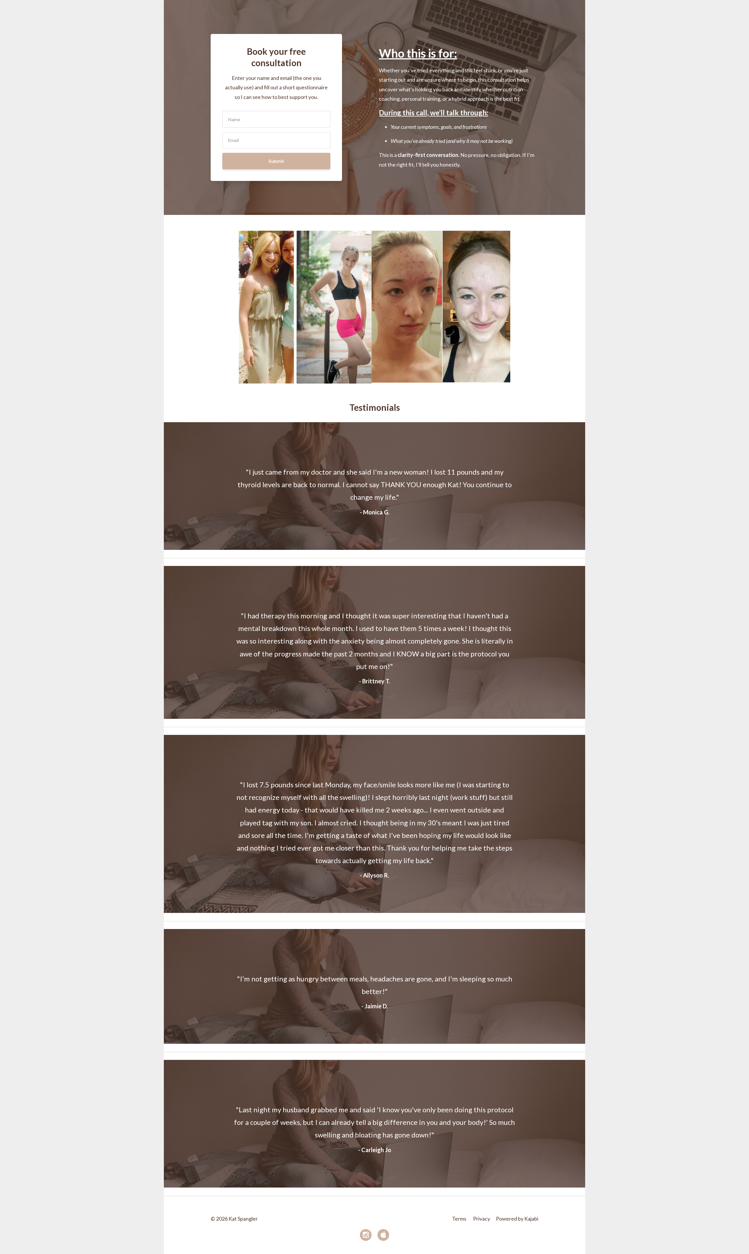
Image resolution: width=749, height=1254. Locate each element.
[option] (374, 486)
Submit (276, 161)
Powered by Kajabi (517, 1218)
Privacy (481, 1218)
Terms (459, 1218)
